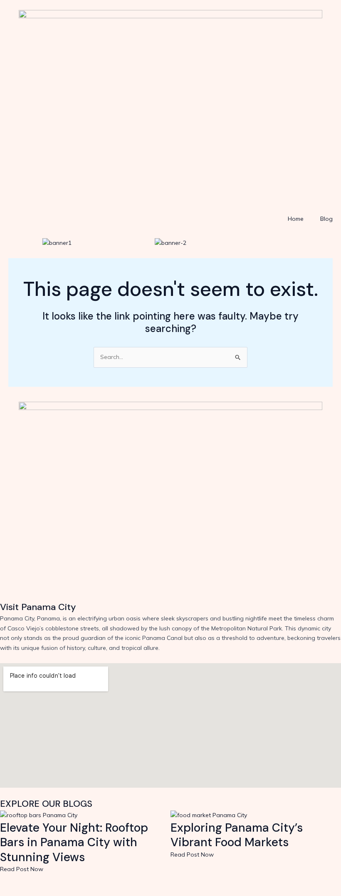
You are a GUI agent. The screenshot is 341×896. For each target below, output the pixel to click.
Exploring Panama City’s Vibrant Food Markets (236, 835)
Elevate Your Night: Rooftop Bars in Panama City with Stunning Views (74, 842)
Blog (326, 218)
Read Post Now (21, 869)
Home (296, 218)
